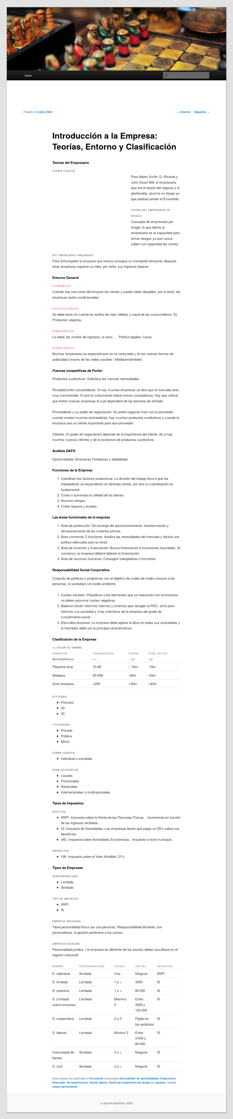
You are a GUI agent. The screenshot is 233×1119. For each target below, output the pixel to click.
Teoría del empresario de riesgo (129, 1082)
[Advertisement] (116, 98)
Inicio (28, 75)
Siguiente (202, 112)
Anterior (184, 112)
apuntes (160, 1082)
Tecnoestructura (77, 1082)
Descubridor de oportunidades (139, 1078)
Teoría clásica (98, 1082)
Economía (96, 1078)
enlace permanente (64, 1086)
